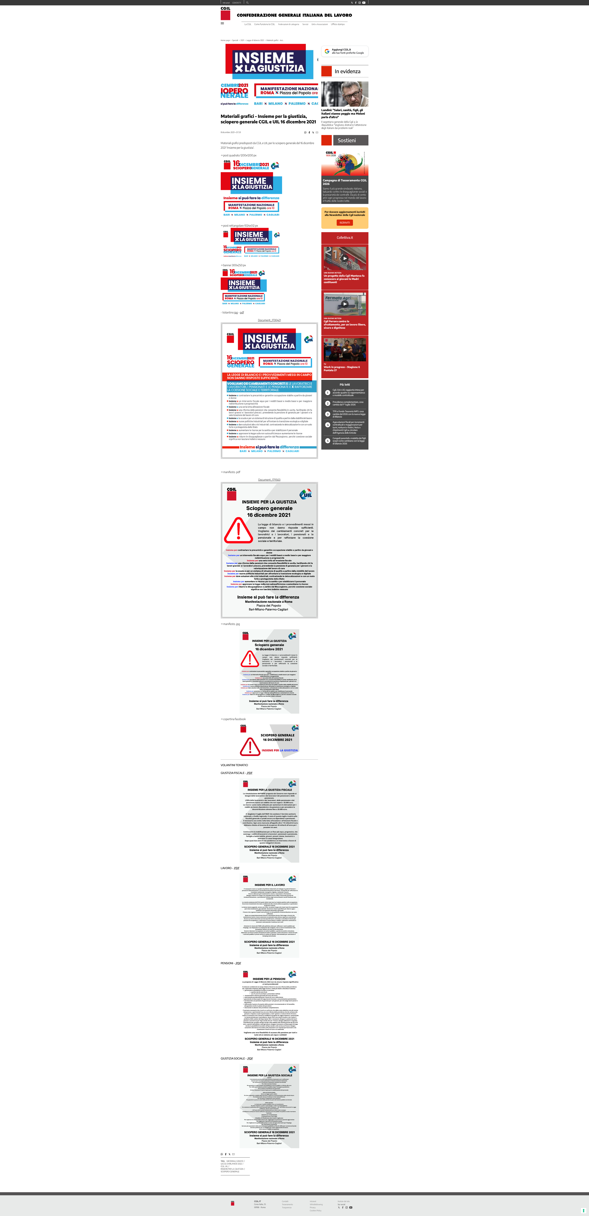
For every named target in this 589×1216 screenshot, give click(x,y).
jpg (236, 312)
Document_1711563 (269, 479)
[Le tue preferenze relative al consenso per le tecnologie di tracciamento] (584, 1211)
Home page (225, 40)
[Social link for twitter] (352, 3)
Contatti (285, 1201)
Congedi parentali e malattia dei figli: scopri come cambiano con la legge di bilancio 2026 (349, 441)
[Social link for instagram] (359, 3)
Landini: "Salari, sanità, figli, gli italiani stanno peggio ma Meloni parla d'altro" (343, 113)
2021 (242, 40)
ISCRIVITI (345, 222)
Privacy (313, 1207)
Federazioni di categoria (288, 24)
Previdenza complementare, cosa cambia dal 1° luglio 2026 (348, 403)
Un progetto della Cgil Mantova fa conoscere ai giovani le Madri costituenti (344, 279)
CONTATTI (236, 3)
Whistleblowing (316, 1204)
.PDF (249, 773)
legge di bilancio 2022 (231, 1163)
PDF (236, 868)
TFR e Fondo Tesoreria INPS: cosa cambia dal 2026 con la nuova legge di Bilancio (349, 414)
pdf (242, 312)
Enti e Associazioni (320, 24)
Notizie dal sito (344, 1201)
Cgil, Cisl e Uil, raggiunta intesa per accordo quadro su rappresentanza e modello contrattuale (349, 392)
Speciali (235, 40)
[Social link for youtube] (363, 3)
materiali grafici (235, 1161)
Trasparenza (286, 1207)
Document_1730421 (269, 320)
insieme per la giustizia (232, 1169)
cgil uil (224, 1166)
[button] (305, 132)
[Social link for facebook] (356, 3)
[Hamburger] (222, 23)
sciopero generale (230, 1171)
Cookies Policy (315, 1210)
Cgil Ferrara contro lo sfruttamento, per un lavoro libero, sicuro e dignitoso (345, 324)
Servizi (305, 24)
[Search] (247, 3)
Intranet (226, 3)
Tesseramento (287, 1204)
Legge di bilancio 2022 (255, 40)
